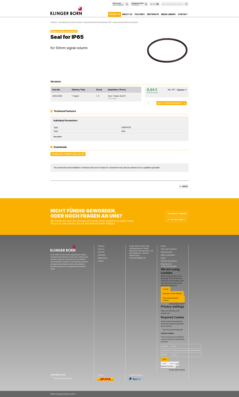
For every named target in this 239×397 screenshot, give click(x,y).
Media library (168, 14)
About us (127, 14)
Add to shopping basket (170, 103)
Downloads (60, 147)
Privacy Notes (174, 304)
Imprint (182, 304)
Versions (55, 81)
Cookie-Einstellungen (169, 266)
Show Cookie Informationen (173, 330)
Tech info (139, 14)
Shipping (180, 89)
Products (114, 14)
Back (185, 186)
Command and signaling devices (70, 22)
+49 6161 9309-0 (177, 220)
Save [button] (164, 359)
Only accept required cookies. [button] (170, 299)
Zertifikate (153, 14)
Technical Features (65, 111)
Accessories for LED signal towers (125, 22)
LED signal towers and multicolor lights (98, 22)
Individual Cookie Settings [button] (172, 293)
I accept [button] (166, 289)
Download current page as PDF (68, 154)
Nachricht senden (177, 214)
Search (187, 4)
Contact (183, 14)
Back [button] (164, 364)
